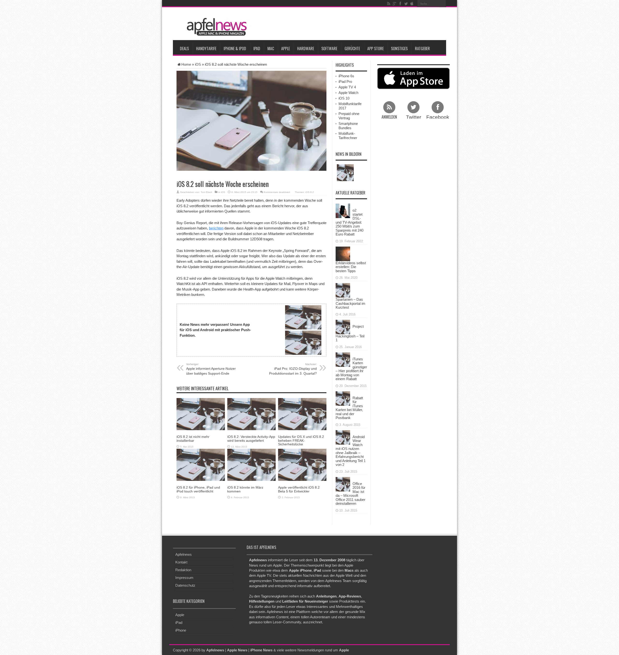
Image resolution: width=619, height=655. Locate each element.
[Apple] (411, 4)
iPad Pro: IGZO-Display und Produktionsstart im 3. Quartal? (293, 369)
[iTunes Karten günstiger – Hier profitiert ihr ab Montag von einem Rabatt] (343, 359)
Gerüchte (352, 48)
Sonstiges (399, 48)
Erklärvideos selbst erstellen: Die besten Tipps (351, 267)
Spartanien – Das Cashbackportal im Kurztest (350, 303)
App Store (375, 48)
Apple (285, 48)
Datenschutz (185, 585)
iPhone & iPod (235, 48)
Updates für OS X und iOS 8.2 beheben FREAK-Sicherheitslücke (301, 440)
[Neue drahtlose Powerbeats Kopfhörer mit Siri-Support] (345, 172)
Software (329, 48)
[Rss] (388, 4)
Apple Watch (348, 93)
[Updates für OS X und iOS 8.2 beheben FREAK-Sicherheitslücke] (302, 414)
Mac (270, 48)
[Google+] (394, 4)
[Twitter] (406, 4)
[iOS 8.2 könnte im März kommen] (251, 464)
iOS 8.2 (309, 192)
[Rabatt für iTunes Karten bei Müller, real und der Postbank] (343, 398)
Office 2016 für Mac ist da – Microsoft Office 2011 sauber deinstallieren (350, 494)
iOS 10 (344, 98)
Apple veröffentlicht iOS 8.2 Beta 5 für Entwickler (299, 489)
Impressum (184, 578)
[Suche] (442, 3)
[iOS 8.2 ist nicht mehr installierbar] (201, 414)
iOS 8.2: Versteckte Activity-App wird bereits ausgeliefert (251, 438)
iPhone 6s (346, 76)
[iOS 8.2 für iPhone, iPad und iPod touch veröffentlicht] (201, 464)
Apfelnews (183, 554)
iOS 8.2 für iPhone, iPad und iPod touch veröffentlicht (198, 489)
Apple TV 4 (347, 87)
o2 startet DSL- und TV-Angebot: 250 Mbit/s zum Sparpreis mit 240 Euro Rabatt (349, 222)
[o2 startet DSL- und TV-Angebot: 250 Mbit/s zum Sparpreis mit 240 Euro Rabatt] (343, 210)
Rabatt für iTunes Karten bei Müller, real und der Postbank (349, 408)
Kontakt (181, 562)
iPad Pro (345, 81)
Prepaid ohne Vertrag (349, 116)
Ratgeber (422, 48)
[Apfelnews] (215, 27)
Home (186, 64)
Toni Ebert (206, 192)
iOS (198, 64)
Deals (184, 48)
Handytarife (206, 48)
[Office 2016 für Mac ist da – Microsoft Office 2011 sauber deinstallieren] (343, 484)
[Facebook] (400, 4)
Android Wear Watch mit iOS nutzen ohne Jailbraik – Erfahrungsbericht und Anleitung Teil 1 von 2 (351, 451)
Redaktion (183, 570)
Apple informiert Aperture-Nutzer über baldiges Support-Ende (211, 369)
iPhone (180, 630)
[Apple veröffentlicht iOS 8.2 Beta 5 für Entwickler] (302, 464)
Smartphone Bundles (348, 125)
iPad (256, 48)
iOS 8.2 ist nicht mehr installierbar (193, 438)
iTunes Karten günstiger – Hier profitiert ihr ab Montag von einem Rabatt (351, 369)
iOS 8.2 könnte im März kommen (245, 489)
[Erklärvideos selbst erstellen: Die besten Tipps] (343, 253)
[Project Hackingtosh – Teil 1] (343, 326)
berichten (216, 228)
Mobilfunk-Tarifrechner (348, 135)
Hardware (305, 48)
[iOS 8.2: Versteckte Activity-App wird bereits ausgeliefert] (251, 414)
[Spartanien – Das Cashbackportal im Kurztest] (343, 290)
